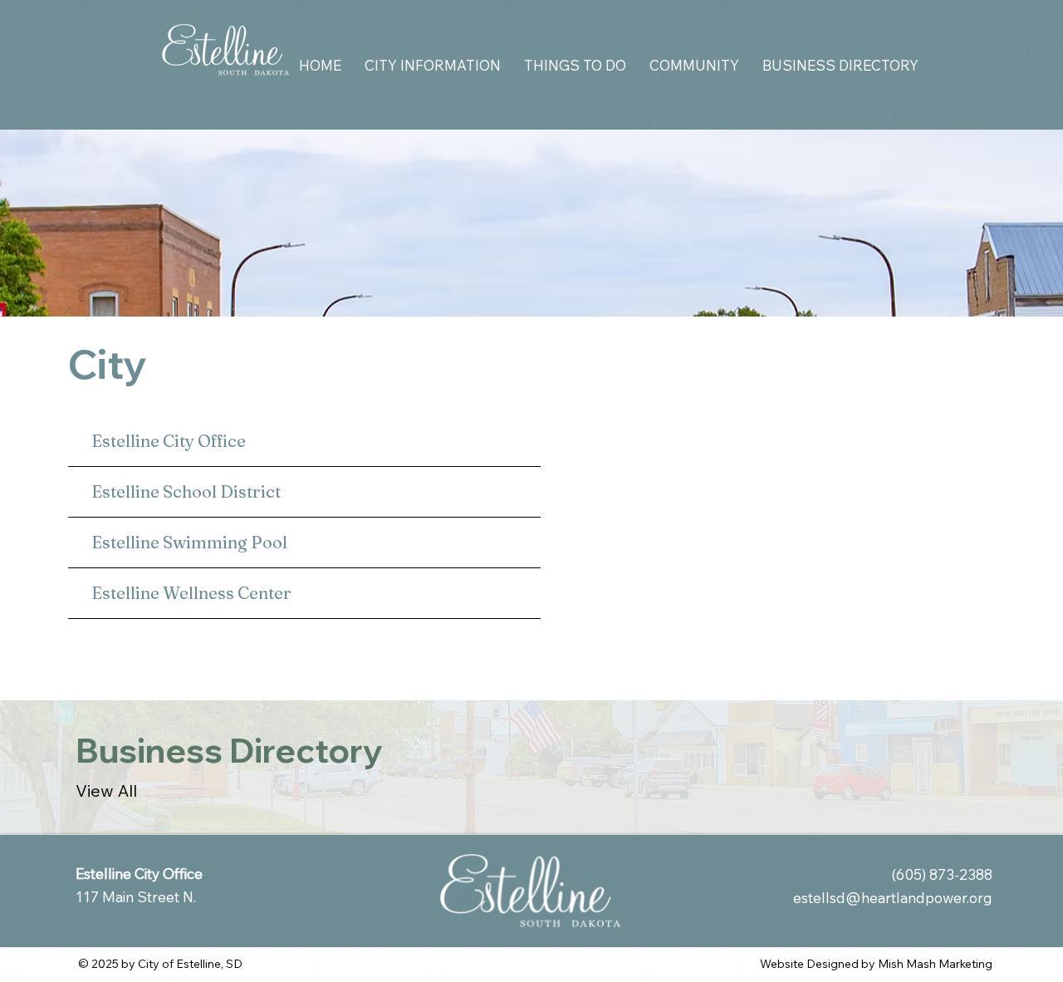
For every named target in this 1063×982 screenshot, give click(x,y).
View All (106, 790)
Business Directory (229, 750)
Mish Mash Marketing (935, 963)
